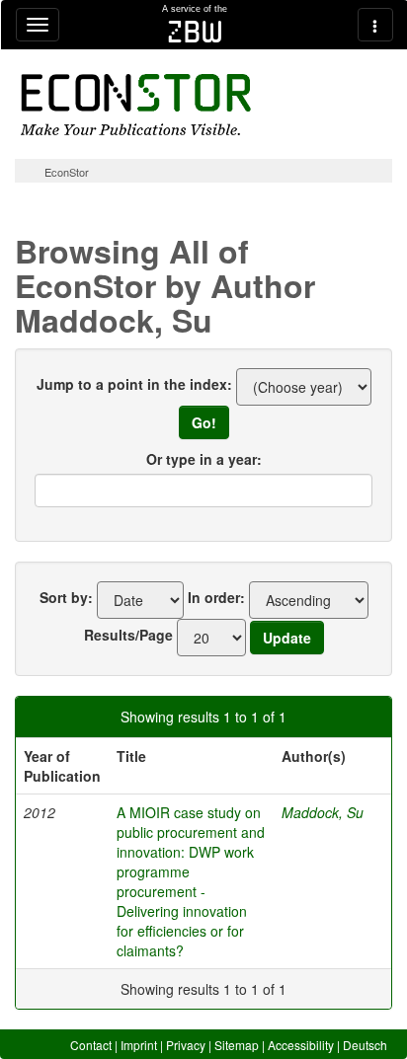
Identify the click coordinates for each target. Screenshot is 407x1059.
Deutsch (365, 1044)
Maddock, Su (323, 812)
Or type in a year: (204, 459)
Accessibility (301, 1044)
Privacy (185, 1044)
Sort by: (66, 597)
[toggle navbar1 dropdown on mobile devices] (37, 24)
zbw (195, 31)
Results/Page (128, 634)
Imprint (139, 1044)
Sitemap (236, 1044)
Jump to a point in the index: (134, 384)
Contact (91, 1044)
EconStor (66, 172)
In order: (216, 597)
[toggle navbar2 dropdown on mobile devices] (375, 24)
